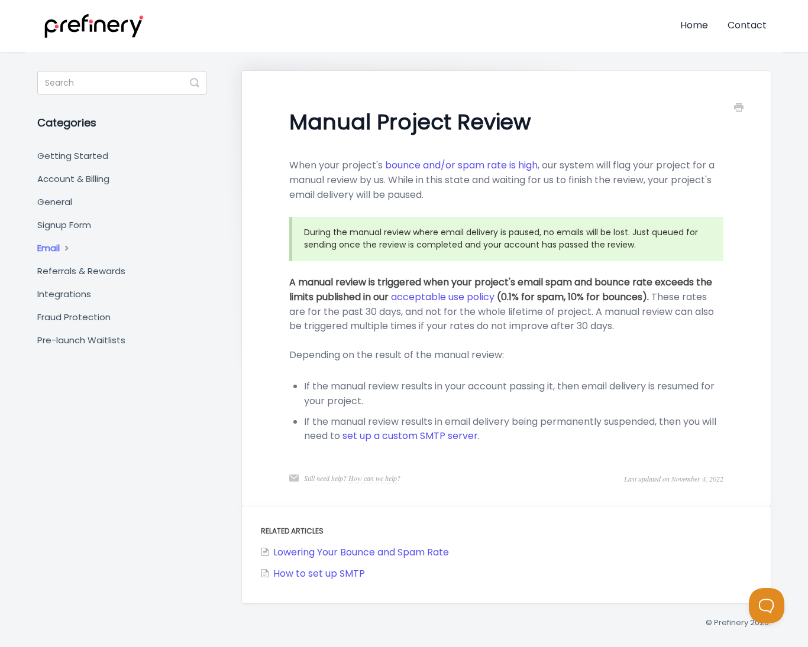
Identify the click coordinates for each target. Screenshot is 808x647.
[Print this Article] (739, 108)
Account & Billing (73, 179)
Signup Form (64, 225)
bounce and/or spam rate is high (461, 165)
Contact (747, 25)
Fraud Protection (74, 317)
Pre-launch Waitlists (81, 340)
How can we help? (374, 478)
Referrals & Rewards (81, 271)
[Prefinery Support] (94, 26)
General (54, 202)
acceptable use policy (443, 297)
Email (49, 248)
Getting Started (72, 155)
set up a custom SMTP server (410, 436)
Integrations (64, 294)
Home (694, 25)
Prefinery (731, 622)
